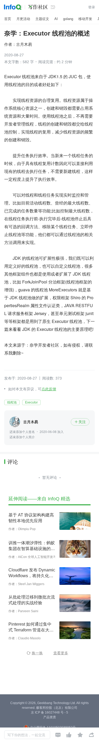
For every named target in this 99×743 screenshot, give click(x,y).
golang (68, 19)
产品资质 (49, 717)
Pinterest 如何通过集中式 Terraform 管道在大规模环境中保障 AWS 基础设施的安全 (31, 627)
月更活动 (23, 19)
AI (56, 19)
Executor (31, 402)
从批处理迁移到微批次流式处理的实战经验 (31, 600)
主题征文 (42, 19)
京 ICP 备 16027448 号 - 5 (49, 712)
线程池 (12, 402)
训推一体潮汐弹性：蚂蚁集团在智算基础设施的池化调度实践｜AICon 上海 (31, 546)
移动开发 (85, 19)
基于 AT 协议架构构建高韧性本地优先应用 (31, 518)
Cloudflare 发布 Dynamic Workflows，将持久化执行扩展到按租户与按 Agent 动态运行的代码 (31, 573)
